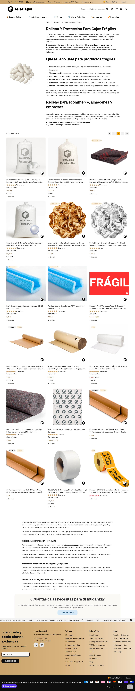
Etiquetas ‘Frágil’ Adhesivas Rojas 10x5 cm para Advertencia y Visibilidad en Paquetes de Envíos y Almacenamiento (107, 307)
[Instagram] (36, 644)
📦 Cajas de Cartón (13, 17)
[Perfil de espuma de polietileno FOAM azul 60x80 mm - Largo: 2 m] (67, 283)
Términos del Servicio (121, 635)
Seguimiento (94, 635)
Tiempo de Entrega (96, 638)
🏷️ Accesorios (96, 17)
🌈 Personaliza (113, 17)
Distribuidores (94, 658)
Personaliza (123, 687)
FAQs (67, 658)
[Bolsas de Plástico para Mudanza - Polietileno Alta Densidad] (67, 406)
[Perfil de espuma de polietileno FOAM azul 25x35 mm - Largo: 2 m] (26, 283)
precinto (82, 116)
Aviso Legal (117, 652)
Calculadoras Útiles (96, 665)
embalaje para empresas (96, 116)
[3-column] (118, 133)
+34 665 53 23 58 (40, 638)
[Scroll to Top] (131, 680)
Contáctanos (70, 642)
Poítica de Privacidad (121, 638)
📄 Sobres (58, 17)
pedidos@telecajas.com (42, 641)
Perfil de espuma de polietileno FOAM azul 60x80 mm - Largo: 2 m (66, 307)
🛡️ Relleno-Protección (76, 17)
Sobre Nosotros (95, 655)
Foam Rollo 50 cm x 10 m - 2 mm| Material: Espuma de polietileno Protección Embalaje (108, 367)
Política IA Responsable (122, 642)
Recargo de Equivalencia (74, 638)
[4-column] (122, 133)
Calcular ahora (68, 612)
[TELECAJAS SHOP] (19, 9)
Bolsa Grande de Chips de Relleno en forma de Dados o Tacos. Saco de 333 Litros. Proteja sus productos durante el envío (65, 181)
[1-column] (109, 133)
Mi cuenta (69, 635)
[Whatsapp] (41, 644)
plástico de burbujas (71, 545)
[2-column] (114, 133)
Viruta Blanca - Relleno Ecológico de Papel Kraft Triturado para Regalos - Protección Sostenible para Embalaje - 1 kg (108, 244)
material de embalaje (69, 570)
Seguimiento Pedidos (73, 655)
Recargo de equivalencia (98, 642)
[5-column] (127, 133)
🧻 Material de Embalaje (37, 17)
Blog (91, 662)
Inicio (48, 22)
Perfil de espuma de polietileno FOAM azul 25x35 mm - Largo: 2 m (24, 307)
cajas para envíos (55, 116)
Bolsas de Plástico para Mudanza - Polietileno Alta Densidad (66, 431)
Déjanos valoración (72, 645)
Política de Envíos (120, 645)
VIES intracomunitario (97, 645)
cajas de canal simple (71, 116)
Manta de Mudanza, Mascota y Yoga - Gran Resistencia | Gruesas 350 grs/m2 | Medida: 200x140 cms (108, 181)
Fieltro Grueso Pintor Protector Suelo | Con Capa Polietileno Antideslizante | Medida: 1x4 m (24, 431)
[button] (125, 9)
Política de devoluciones (122, 648)
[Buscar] (107, 9)
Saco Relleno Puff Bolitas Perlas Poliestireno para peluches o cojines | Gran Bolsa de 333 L (24, 244)
